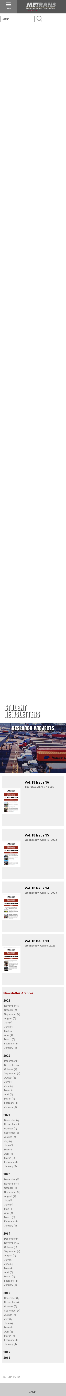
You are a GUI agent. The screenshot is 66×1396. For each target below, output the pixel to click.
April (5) (8, 1272)
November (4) (11, 1183)
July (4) (8, 1022)
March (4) (9, 1098)
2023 (6, 1000)
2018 (6, 1293)
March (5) (9, 1039)
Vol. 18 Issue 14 (37, 888)
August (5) (10, 1018)
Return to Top (12, 1377)
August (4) (10, 1137)
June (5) (8, 1145)
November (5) (11, 1005)
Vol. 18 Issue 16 (37, 782)
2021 (6, 1115)
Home (32, 1392)
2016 (6, 1357)
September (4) (12, 1014)
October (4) (10, 1010)
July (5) (8, 1200)
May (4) (8, 1149)
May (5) (8, 1031)
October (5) (10, 1187)
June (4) (8, 1026)
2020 (6, 1174)
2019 (6, 1233)
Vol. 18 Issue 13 (37, 941)
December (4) (11, 1060)
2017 (6, 1352)
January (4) (10, 1047)
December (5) (11, 1179)
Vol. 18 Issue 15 (37, 835)
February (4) (11, 1043)
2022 (6, 1055)
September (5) (12, 1132)
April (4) (8, 1035)
